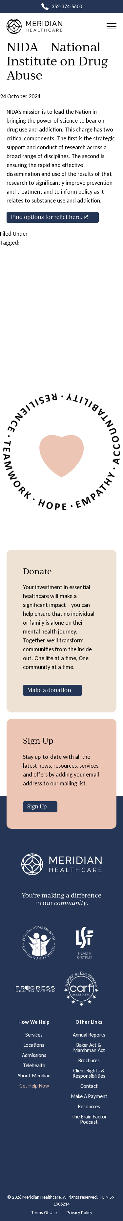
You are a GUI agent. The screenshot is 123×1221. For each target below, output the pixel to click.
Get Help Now (34, 1086)
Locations (34, 1045)
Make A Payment (89, 1096)
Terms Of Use (44, 1212)
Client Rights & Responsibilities (89, 1073)
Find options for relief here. (46, 216)
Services (34, 1035)
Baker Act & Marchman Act (89, 1047)
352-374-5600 (67, 6)
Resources (89, 1106)
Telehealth (34, 1065)
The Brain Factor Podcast (89, 1119)
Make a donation (49, 689)
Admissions (34, 1055)
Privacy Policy (79, 1212)
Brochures (89, 1060)
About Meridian (34, 1075)
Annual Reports (89, 1035)
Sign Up (37, 806)
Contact (89, 1086)
